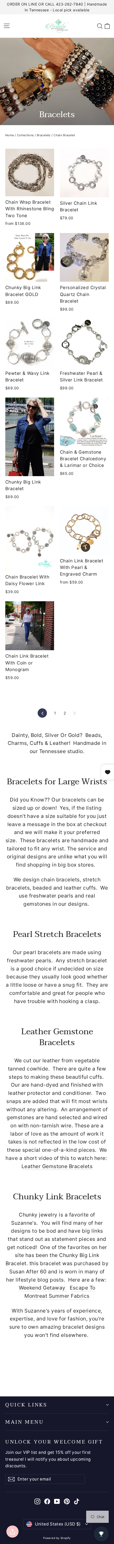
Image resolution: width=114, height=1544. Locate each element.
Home (9, 135)
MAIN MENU (24, 1422)
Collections (25, 135)
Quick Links (26, 1405)
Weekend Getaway (43, 1288)
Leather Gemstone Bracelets (57, 1166)
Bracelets (44, 135)
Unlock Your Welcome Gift (54, 1441)
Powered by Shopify (57, 1538)
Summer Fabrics (69, 1296)
